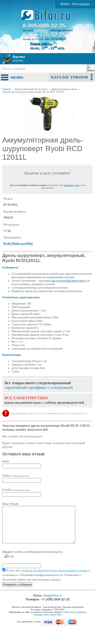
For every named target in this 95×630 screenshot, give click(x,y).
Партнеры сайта (41, 614)
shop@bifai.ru (52, 595)
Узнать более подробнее (74, 612)
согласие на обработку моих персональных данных (54, 570)
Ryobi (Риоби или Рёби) (18, 243)
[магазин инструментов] (48, 17)
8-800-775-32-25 (44, 34)
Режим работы (43, 43)
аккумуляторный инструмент (68, 280)
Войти (65, 4)
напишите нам (71, 185)
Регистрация (80, 4)
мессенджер (41, 30)
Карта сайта (56, 614)
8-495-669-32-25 (44, 25)
